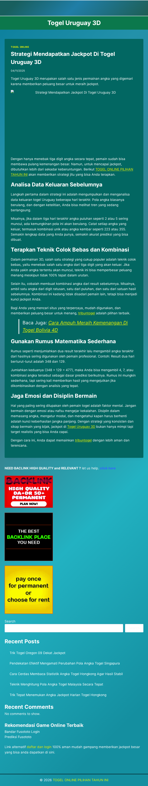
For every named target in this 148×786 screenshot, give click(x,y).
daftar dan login (39, 747)
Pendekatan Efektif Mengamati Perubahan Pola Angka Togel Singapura (65, 663)
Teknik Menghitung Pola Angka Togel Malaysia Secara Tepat (56, 684)
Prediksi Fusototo (18, 737)
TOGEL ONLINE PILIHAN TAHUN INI (80, 780)
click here (108, 468)
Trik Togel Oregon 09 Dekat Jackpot (37, 653)
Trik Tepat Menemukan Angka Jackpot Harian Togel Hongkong (58, 695)
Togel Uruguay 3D (81, 427)
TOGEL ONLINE (20, 46)
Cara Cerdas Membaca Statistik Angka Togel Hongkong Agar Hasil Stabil (66, 674)
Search (10, 621)
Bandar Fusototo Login (22, 732)
